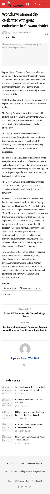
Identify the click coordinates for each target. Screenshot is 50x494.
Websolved (38, 481)
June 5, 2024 (11, 37)
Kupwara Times (24, 481)
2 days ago (22, 418)
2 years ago (22, 394)
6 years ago (22, 406)
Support (41, 4)
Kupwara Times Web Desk (21, 32)
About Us (10, 463)
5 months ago (23, 431)
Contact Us (21, 463)
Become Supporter (35, 463)
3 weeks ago (23, 443)
